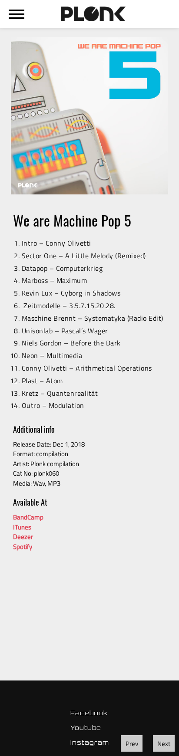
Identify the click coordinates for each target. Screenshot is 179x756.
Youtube (85, 727)
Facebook (89, 713)
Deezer (23, 537)
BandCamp (28, 517)
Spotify (22, 547)
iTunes (22, 527)
